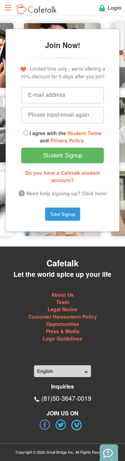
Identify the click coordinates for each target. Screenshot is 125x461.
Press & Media (63, 331)
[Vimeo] (76, 424)
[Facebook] (44, 424)
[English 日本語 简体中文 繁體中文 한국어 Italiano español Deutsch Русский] (62, 371)
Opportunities (62, 323)
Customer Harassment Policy (62, 316)
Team (62, 301)
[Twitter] (60, 424)
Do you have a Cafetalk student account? (62, 176)
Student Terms (84, 133)
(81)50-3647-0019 (66, 398)
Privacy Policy (67, 140)
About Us (62, 294)
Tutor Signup (62, 214)
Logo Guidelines (62, 338)
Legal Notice (62, 309)
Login (114, 7)
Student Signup (62, 155)
